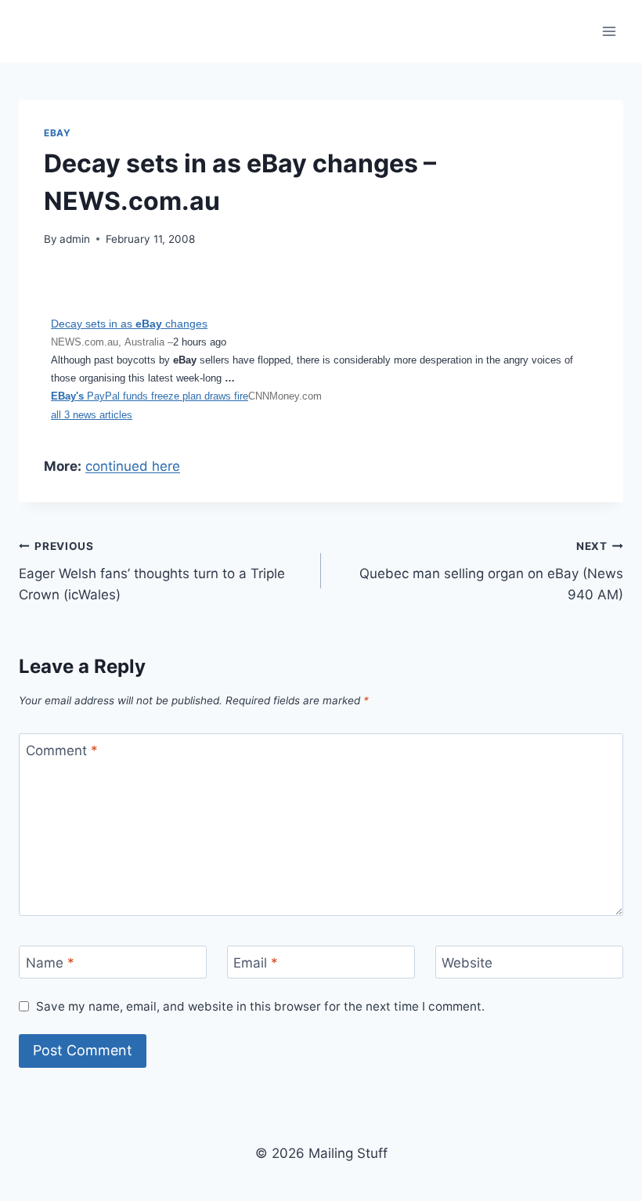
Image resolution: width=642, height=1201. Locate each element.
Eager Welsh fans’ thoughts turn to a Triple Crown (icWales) (152, 571)
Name (50, 963)
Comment (62, 750)
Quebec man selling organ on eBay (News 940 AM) (491, 571)
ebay (57, 133)
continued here (132, 466)
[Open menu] (608, 31)
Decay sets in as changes (129, 323)
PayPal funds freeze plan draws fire (149, 396)
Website (467, 963)
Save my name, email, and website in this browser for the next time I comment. (260, 1006)
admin (75, 239)
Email (255, 963)
